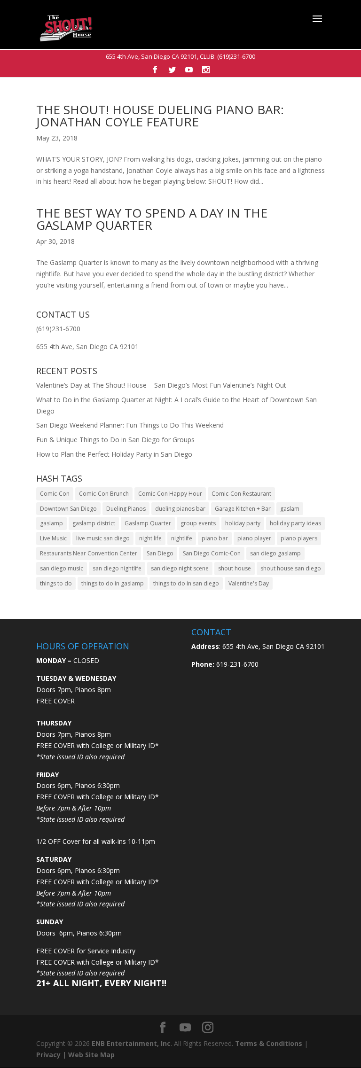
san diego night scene (180, 568)
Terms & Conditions (268, 1043)
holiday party (242, 523)
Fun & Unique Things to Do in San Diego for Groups (115, 439)
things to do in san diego (186, 583)
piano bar (215, 538)
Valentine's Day (248, 583)
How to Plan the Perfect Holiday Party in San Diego (114, 454)
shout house (234, 568)
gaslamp (51, 523)
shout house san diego (290, 568)
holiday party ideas (295, 523)
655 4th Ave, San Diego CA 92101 (151, 56)
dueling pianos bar (180, 509)
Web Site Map (91, 1054)
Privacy (48, 1054)
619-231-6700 (236, 664)
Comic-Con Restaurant (241, 494)
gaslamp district (93, 523)
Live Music (53, 538)
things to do (56, 583)
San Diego (160, 553)
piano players (299, 538)
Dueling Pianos (126, 509)
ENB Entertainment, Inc (131, 1043)
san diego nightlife (117, 568)
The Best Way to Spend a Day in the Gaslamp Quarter (151, 219)
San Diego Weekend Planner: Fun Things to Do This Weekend (130, 425)
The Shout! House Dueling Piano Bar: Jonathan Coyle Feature (160, 115)
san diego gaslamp (275, 553)
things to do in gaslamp (112, 583)
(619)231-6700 (236, 56)
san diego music (61, 568)
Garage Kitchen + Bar (243, 509)
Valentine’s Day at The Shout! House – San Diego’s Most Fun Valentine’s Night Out (161, 385)
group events (198, 523)
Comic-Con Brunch (104, 494)
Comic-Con (55, 494)
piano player (254, 538)
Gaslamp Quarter (148, 523)
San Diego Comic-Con (212, 553)
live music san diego (103, 538)
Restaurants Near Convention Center (88, 553)
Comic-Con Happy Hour (170, 494)
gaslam (289, 509)
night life (150, 538)
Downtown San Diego (68, 509)
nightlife (181, 538)
